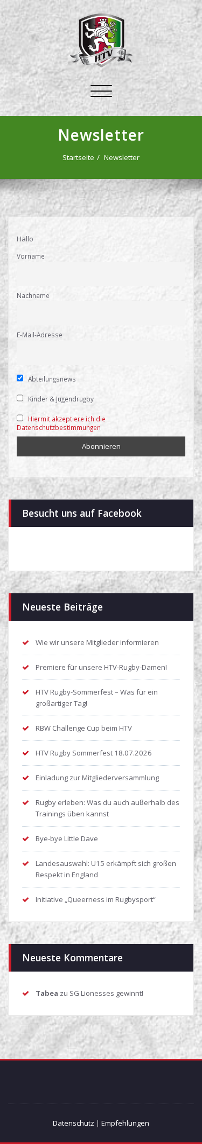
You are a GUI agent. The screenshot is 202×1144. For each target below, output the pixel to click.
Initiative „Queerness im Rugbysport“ (96, 899)
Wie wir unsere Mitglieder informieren (97, 642)
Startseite (78, 157)
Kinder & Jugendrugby (60, 398)
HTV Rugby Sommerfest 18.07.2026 (94, 753)
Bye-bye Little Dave (67, 838)
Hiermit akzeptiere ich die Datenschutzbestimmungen (61, 423)
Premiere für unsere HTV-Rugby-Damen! (101, 667)
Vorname (31, 256)
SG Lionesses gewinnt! (106, 993)
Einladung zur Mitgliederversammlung (97, 777)
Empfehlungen (125, 1123)
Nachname (33, 295)
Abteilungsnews (51, 379)
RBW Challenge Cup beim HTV (84, 728)
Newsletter (122, 157)
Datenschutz (73, 1123)
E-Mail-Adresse (39, 334)
